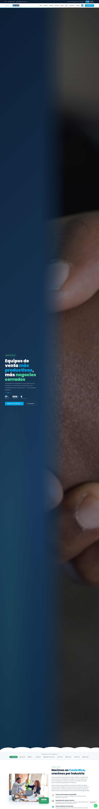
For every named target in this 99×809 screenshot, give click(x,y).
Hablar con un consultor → (14, 403)
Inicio (41, 5)
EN (91, 1)
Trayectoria (71, 5)
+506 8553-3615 (11, 1)
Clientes (78, 5)
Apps (66, 5)
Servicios (57, 5)
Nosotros (46, 5)
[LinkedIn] (82, 5)
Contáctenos (89, 5)
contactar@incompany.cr (21, 1)
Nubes (62, 5)
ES (87, 1)
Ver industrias (30, 403)
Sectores (51, 5)
